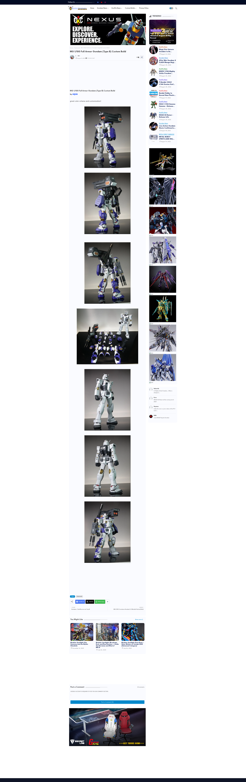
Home (92, 8)
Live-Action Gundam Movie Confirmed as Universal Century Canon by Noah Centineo (167, 127)
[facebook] (97, 2)
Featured (77, 48)
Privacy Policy (143, 8)
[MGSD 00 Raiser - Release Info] (153, 115)
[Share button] (107, 602)
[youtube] (101, 2)
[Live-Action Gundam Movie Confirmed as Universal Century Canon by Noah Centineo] (153, 126)
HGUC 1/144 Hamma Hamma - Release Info (167, 105)
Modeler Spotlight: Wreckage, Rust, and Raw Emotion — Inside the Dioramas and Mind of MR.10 (107, 645)
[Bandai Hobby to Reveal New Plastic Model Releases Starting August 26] (153, 93)
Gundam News (102, 8)
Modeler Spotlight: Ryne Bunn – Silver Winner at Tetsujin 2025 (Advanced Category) (132, 644)
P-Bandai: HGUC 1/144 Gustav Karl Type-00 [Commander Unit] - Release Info (167, 83)
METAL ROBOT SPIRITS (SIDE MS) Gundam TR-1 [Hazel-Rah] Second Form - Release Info (167, 138)
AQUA (75, 94)
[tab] (92, 8)
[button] (171, 8)
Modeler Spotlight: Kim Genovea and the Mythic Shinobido (79, 644)
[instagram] (105, 2)
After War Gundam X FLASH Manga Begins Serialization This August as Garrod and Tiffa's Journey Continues (167, 62)
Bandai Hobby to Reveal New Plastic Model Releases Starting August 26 (167, 94)
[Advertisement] (107, 75)
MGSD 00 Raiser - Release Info (166, 116)
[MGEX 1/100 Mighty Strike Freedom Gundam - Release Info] (153, 71)
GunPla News (116, 8)
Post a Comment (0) (107, 702)
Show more (138, 619)
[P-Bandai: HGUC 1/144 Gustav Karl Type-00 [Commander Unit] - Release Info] (153, 82)
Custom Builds (130, 8)
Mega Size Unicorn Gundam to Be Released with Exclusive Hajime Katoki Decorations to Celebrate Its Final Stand (167, 51)
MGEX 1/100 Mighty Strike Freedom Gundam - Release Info (167, 73)
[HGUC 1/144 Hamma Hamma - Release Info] (153, 104)
